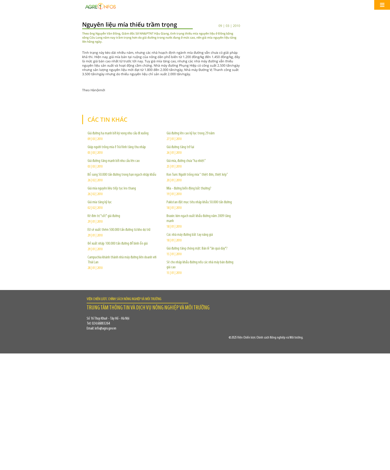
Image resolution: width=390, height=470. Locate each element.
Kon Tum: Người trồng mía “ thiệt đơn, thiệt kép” (197, 175)
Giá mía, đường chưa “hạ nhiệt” (186, 161)
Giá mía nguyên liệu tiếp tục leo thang (112, 189)
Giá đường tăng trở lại (180, 147)
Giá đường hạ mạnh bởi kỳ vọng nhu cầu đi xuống (118, 133)
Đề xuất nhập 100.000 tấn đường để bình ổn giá (118, 244)
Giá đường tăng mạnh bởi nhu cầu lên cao (114, 161)
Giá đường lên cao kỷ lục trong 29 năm (191, 133)
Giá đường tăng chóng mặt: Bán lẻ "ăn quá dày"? (197, 249)
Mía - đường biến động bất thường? (189, 189)
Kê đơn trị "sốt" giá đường (104, 216)
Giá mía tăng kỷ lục (100, 202)
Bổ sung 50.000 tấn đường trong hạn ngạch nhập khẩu (122, 175)
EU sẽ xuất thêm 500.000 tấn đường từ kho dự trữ (119, 230)
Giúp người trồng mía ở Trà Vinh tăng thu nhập (117, 147)
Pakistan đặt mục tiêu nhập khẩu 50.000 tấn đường (199, 202)
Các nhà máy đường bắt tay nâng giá (190, 235)
